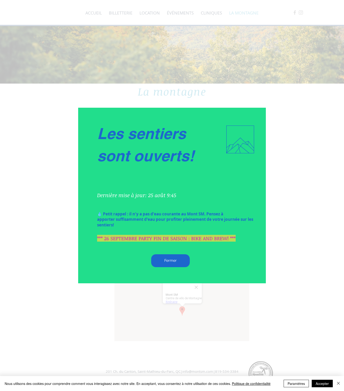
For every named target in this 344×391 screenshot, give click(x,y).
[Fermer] (338, 383)
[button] (170, 260)
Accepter (322, 383)
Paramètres (296, 383)
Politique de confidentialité (251, 383)
